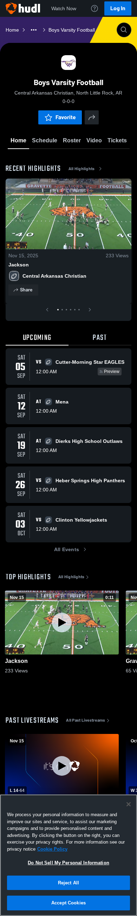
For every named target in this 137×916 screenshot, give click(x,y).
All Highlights (81, 168)
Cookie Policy (52, 849)
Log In (117, 8)
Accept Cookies (68, 902)
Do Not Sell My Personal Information (68, 862)
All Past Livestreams (85, 720)
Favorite (66, 117)
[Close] (128, 804)
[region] (68, 855)
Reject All (68, 882)
